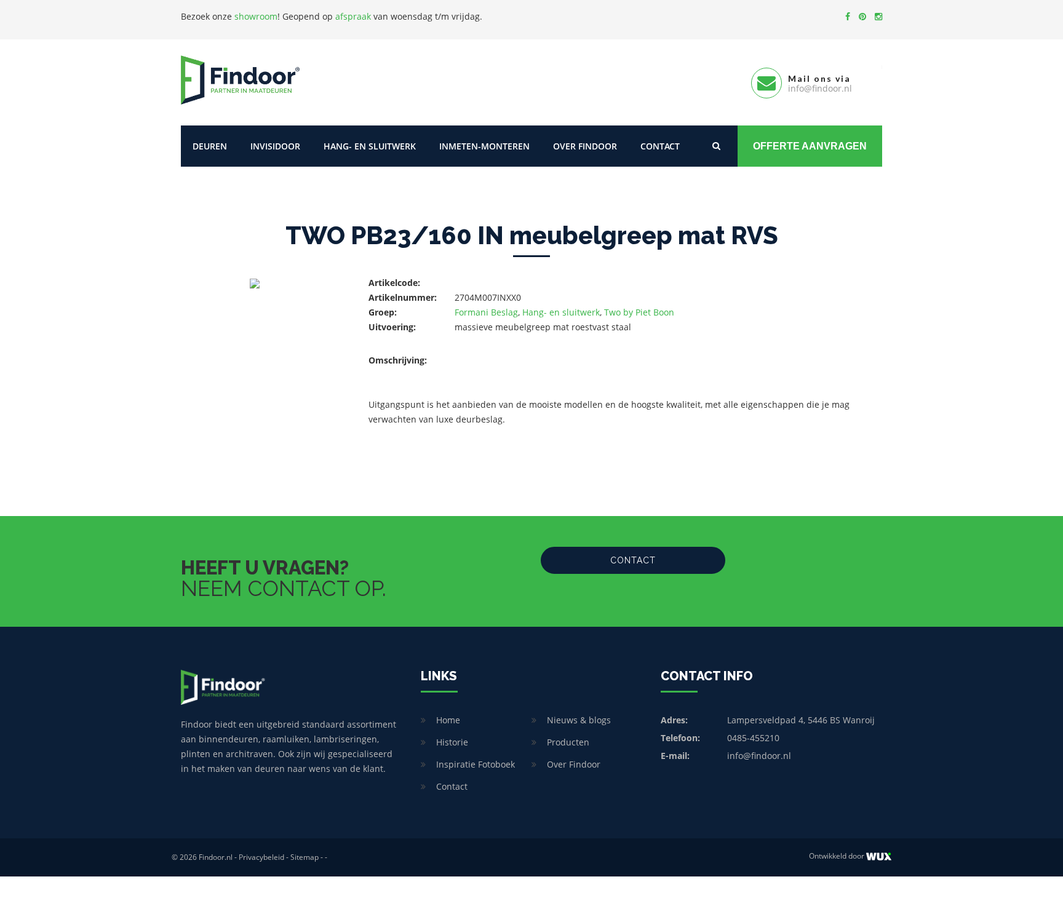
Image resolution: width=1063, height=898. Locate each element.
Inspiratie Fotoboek (475, 764)
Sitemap (304, 857)
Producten (568, 742)
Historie (452, 742)
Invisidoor (275, 146)
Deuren (210, 146)
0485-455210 (753, 738)
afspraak (353, 16)
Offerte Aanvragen (810, 146)
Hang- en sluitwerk (370, 146)
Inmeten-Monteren (484, 146)
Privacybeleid (261, 857)
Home (448, 720)
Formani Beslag (486, 312)
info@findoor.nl (759, 755)
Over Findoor (585, 146)
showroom (255, 16)
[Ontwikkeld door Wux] (878, 856)
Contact (660, 146)
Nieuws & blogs (579, 720)
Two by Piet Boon (639, 312)
